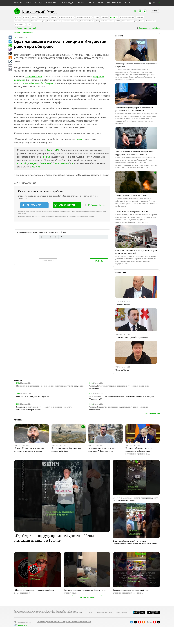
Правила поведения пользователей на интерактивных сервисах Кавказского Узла (64, 622)
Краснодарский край (38, 21)
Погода (128, 3)
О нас (91, 612)
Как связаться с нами (104, 612)
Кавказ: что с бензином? (26, 28)
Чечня (141, 21)
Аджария (26, 17)
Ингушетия (113, 17)
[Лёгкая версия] (150, 3)
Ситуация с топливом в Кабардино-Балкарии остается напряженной (136, 252)
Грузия (96, 17)
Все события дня (152, 413)
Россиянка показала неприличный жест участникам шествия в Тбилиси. (131, 591)
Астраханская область (66, 17)
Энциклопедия (67, 3)
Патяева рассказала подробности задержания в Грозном (135, 65)
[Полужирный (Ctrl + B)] (41, 237)
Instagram (33, 163)
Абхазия (17, 17)
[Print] (10, 70)
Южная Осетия (151, 21)
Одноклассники (61, 163)
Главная (17, 32)
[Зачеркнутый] (55, 237)
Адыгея (34, 17)
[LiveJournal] (10, 62)
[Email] (10, 66)
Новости (18, 3)
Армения (53, 17)
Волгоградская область (84, 17)
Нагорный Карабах (53, 21)
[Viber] (10, 50)
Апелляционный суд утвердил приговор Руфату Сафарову (102, 449)
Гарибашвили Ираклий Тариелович (131, 337)
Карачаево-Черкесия (22, 21)
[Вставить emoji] (61, 237)
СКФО (118, 21)
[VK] (10, 38)
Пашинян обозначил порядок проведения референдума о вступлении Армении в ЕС (138, 451)
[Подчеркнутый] (50, 237)
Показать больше (87, 597)
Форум (81, 3)
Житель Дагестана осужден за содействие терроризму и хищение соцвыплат (134, 153)
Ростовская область (87, 21)
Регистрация (48, 261)
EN (159, 3)
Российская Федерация (70, 21)
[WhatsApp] (10, 46)
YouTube (36, 166)
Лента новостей (28, 32)
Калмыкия (139, 17)
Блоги (91, 3)
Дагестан (105, 17)
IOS (58, 150)
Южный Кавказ (20, 24)
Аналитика (51, 3)
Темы (28, 3)
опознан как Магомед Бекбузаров (36, 83)
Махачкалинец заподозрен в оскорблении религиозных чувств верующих (134, 109)
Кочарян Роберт (122, 304)
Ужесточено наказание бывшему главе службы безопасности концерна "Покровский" (121, 397)
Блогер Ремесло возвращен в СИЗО (131, 211)
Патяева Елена (122, 370)
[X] (10, 54)
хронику (79, 139)
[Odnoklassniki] (10, 58)
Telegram (46, 157)
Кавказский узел (33, 76)
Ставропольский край (129, 21)
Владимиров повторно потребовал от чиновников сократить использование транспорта (44, 408)
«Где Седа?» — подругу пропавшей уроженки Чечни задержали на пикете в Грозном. (54, 538)
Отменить (99, 261)
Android (50, 150)
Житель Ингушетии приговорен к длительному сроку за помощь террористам (118, 408)
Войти (154, 11)
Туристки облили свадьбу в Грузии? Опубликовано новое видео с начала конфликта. (135, 542)
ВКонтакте (46, 163)
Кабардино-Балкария (127, 17)
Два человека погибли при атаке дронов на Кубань (66, 449)
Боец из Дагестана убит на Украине (131, 195)
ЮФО (29, 24)
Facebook (21, 163)
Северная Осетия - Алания (104, 21)
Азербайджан (43, 17)
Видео (100, 3)
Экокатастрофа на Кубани (149, 28)
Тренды (38, 3)
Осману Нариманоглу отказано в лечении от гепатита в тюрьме (29, 449)
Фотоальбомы (114, 3)
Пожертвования (121, 612)
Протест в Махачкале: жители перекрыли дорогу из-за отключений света (135, 499)
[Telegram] (10, 42)
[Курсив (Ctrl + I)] (46, 237)
